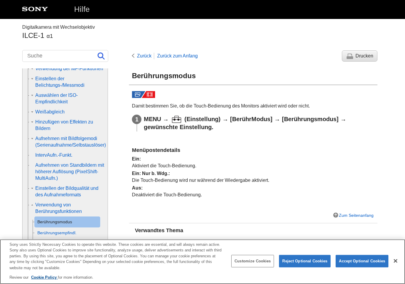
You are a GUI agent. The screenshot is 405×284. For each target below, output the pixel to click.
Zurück (144, 55)
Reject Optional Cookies (304, 261)
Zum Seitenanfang (356, 215)
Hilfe (82, 9)
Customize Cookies (253, 261)
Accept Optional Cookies (362, 261)
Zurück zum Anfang (177, 55)
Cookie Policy (44, 277)
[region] (202, 261)
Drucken (364, 55)
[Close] (395, 260)
